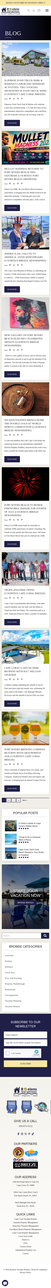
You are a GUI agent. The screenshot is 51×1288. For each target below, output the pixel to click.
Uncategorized (11, 995)
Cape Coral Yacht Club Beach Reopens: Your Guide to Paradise (31, 852)
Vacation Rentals (12, 1006)
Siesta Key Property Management (25, 1226)
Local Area (10, 972)
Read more (12, 123)
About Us (25, 1240)
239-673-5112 (26, 1126)
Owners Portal (25, 1247)
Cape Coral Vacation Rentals (25, 1219)
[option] (25, 3)
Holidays (9, 967)
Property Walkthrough (15, 984)
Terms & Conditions (39, 1270)
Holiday (8, 961)
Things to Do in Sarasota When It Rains (29, 838)
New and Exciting (13, 978)
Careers (25, 1253)
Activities (9, 955)
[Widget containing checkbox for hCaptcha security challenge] (22, 1053)
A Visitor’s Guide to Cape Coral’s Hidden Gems (30, 824)
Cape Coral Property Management (25, 1233)
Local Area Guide (26, 1236)
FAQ (25, 1243)
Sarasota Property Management (25, 1222)
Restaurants (10, 989)
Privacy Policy (25, 1272)
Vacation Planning (13, 1001)
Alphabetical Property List (25, 1250)
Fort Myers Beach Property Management (25, 1229)
